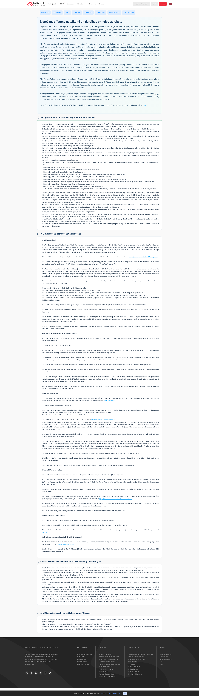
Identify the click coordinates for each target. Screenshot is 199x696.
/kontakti (45, 532)
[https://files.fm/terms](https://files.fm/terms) (143, 257)
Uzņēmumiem (82, 662)
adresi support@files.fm (66, 544)
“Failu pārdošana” (109, 401)
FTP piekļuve (132, 664)
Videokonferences (134, 671)
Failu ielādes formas (105, 666)
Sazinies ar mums (166, 654)
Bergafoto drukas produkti (107, 676)
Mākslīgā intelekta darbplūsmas (109, 657)
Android (143, 654)
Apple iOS (150, 654)
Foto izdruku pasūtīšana (106, 674)
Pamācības (100, 13)
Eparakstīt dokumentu (135, 674)
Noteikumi (45, 13)
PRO (62, 4)
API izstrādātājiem (166, 659)
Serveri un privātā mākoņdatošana (110, 664)
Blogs (161, 664)
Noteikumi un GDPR (84, 664)
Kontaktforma (114, 13)
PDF (140, 659)
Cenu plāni (81, 657)
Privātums (57, 13)
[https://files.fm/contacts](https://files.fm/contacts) (115, 499)
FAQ (161, 662)
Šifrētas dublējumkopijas (107, 662)
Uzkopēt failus (141, 4)
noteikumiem (105, 693)
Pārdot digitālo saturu (106, 669)
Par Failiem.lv (129, 13)
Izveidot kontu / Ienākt (84, 654)
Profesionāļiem (82, 659)
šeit (145, 105)
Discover (92, 4)
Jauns (162, 4)
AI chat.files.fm (133, 669)
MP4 (144, 659)
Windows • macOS (138, 657)
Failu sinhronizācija (105, 654)
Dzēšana (77, 13)
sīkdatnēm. (117, 693)
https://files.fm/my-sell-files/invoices (103, 420)
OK (125, 693)
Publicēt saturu (104, 671)
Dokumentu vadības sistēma (108, 659)
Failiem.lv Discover (134, 666)
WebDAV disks (133, 662)
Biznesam (70, 4)
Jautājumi (88, 13)
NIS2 (67, 13)
